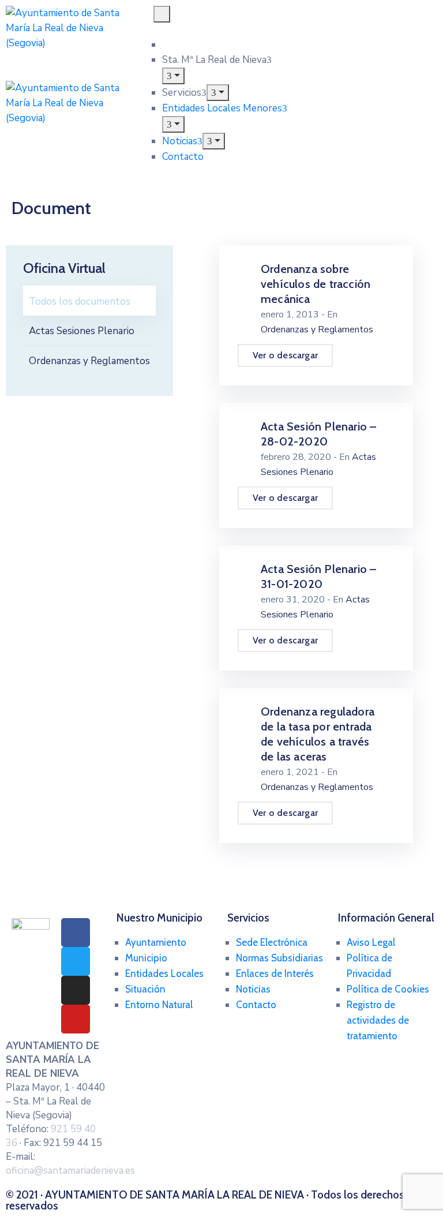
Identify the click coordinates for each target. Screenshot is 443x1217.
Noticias (179, 141)
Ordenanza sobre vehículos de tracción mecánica (315, 284)
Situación (145, 989)
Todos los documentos (79, 301)
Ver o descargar (285, 355)
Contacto (183, 156)
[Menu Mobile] (161, 14)
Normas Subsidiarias (279, 958)
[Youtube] (75, 1019)
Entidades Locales (164, 973)
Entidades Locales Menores (222, 108)
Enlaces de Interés (275, 973)
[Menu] (173, 76)
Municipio (146, 958)
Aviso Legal (371, 942)
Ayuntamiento (155, 942)
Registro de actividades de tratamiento (378, 1020)
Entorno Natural (159, 1004)
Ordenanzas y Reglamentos (89, 361)
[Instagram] (75, 990)
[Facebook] (75, 932)
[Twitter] (75, 961)
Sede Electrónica (271, 942)
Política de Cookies (388, 989)
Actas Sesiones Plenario (81, 331)
